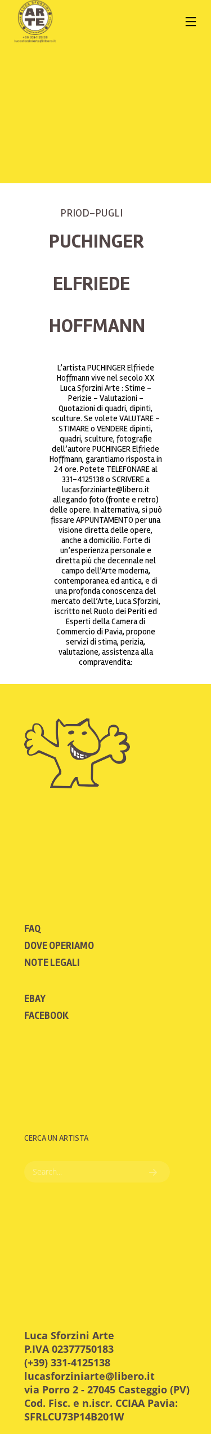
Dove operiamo (59, 945)
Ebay (35, 998)
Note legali (52, 962)
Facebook (46, 1015)
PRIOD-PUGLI (91, 213)
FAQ (32, 929)
